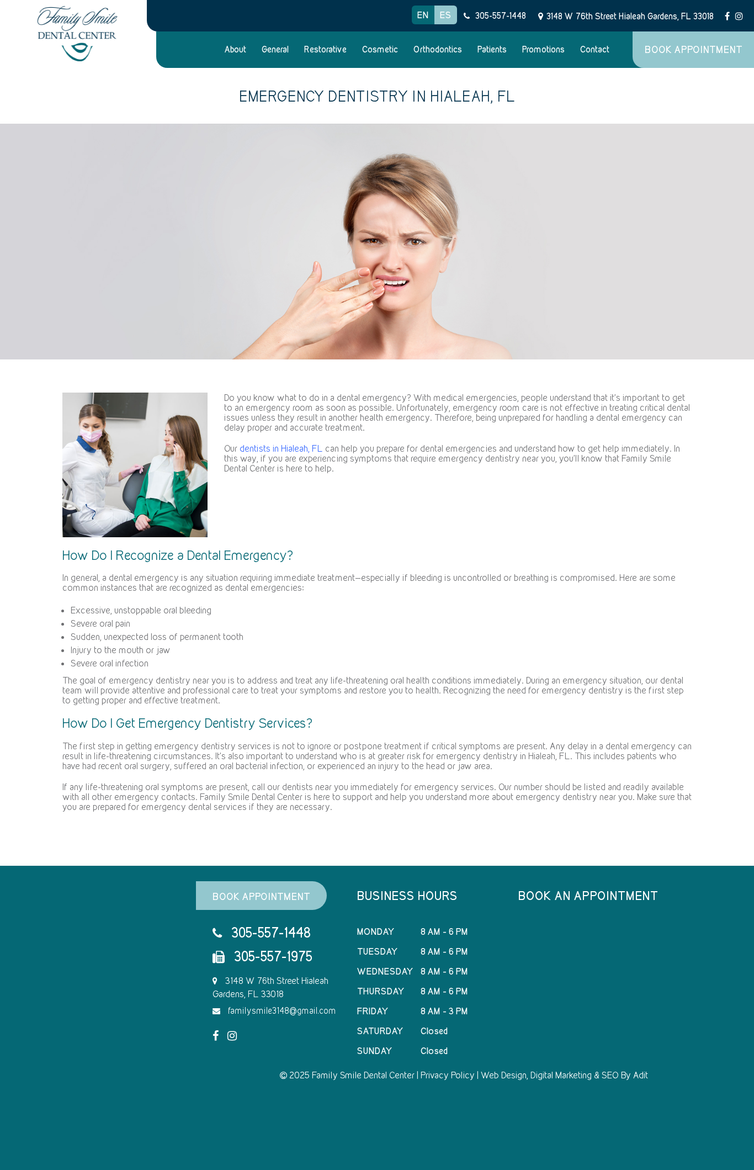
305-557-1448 (500, 15)
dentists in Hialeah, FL (281, 448)
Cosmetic (380, 49)
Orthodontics (437, 49)
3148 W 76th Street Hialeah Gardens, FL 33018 (630, 16)
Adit (640, 1075)
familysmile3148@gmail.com (281, 1010)
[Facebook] (727, 16)
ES (446, 14)
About (235, 49)
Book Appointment (693, 49)
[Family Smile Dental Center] (77, 33)
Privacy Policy (448, 1075)
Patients (492, 49)
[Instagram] (739, 16)
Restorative (325, 49)
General (275, 49)
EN (423, 14)
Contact (594, 49)
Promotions (543, 49)
